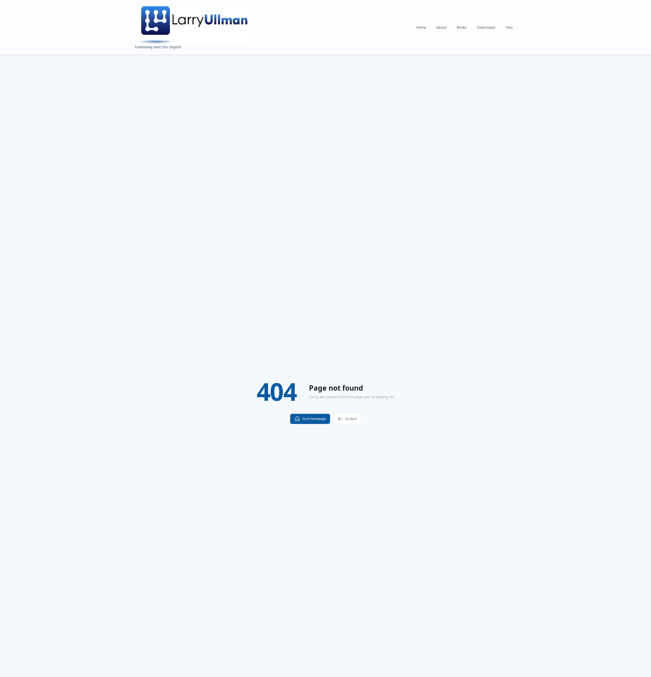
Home (421, 27)
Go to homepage (314, 419)
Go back (351, 419)
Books (462, 27)
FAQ (509, 27)
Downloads (486, 27)
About (441, 27)
